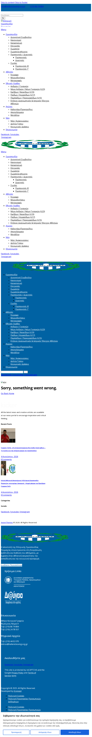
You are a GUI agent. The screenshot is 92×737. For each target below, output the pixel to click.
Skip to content (8, 2)
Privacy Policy (17, 672)
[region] (46, 724)
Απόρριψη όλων (45, 732)
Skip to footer (21, 2)
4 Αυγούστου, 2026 (9, 456)
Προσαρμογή (16, 732)
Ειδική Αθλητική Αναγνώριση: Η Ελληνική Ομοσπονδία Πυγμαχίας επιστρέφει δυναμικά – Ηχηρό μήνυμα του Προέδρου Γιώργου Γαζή (23, 483)
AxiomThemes (7, 522)
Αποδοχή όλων (75, 732)
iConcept (18, 691)
